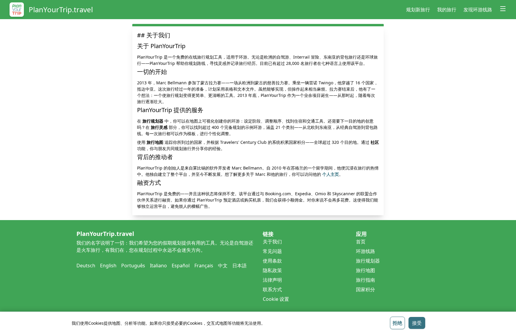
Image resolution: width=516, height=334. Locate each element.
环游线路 (365, 251)
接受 (417, 323)
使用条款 (272, 260)
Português (133, 265)
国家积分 (365, 289)
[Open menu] (502, 8)
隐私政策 (272, 270)
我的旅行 (446, 9)
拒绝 (397, 323)
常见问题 (272, 251)
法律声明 (272, 280)
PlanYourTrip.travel (61, 9)
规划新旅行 (418, 9)
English (108, 265)
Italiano (158, 265)
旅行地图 (365, 270)
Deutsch (85, 265)
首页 (361, 241)
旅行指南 (365, 280)
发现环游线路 (477, 9)
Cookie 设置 (276, 299)
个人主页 (330, 174)
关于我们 (272, 241)
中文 (223, 265)
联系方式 (272, 289)
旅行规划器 (368, 260)
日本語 (239, 265)
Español (181, 265)
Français (203, 265)
